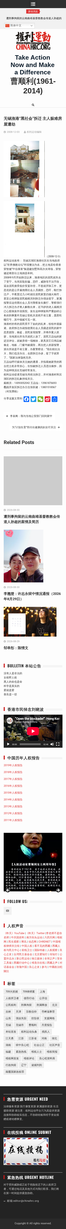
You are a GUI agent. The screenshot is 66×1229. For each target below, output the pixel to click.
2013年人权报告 (13, 806)
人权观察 (52, 950)
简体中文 (15, 25)
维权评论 (29, 1058)
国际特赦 (39, 950)
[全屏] (57, 744)
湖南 (8, 1045)
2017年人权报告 (13, 779)
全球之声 (49, 958)
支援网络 (49, 1018)
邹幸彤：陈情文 (16, 648)
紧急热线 (21, 1051)
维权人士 (36, 1051)
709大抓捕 (12, 991)
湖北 (54, 1038)
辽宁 (23, 1065)
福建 (8, 1051)
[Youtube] (8, 911)
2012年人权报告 (13, 813)
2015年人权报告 (13, 792)
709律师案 (29, 991)
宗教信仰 (31, 1011)
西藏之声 (52, 962)
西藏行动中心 (22, 962)
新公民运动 (23, 958)
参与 (44, 967)
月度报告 (47, 1025)
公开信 (43, 998)
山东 (8, 1018)
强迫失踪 (21, 1018)
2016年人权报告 (13, 785)
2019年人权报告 (13, 765)
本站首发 (11, 1031)
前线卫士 (27, 950)
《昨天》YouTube (14, 933)
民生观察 (13, 941)
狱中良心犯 (22, 1045)
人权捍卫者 (12, 998)
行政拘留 (11, 1065)
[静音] (52, 744)
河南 (44, 1038)
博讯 (23, 941)
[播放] (8, 744)
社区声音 (54, 1045)
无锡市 (20, 1025)
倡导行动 (29, 998)
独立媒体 (37, 958)
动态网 (32, 941)
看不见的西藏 (42, 945)
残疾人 (46, 1031)
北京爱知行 (41, 954)
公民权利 (11, 1005)
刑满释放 (42, 1005)
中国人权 (27, 945)
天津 (18, 1011)
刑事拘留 (26, 1005)
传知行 (54, 954)
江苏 (21, 1038)
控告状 (35, 1018)
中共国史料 (17, 937)
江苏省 (33, 1038)
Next (58, 890)
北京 (54, 1005)
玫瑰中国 (21, 967)
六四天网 (49, 937)
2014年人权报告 (13, 799)
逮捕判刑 (36, 1065)
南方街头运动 (34, 937)
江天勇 (10, 1038)
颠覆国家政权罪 (15, 1071)
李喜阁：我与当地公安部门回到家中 (31, 416)
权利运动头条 (29, 1031)
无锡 (8, 1025)
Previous (8, 890)
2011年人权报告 (13, 820)
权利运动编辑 (34, 131)
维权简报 (52, 1051)
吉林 (8, 1011)
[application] (33, 731)
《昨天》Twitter (35, 933)
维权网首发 (12, 1058)
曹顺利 (33, 1025)
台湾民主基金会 (23, 954)
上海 (42, 991)
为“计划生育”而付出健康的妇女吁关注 (34, 427)
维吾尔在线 (38, 962)
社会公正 (39, 1045)
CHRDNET (45, 941)
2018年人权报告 (13, 772)
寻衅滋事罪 (48, 1011)
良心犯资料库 (47, 1058)
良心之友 (34, 967)
